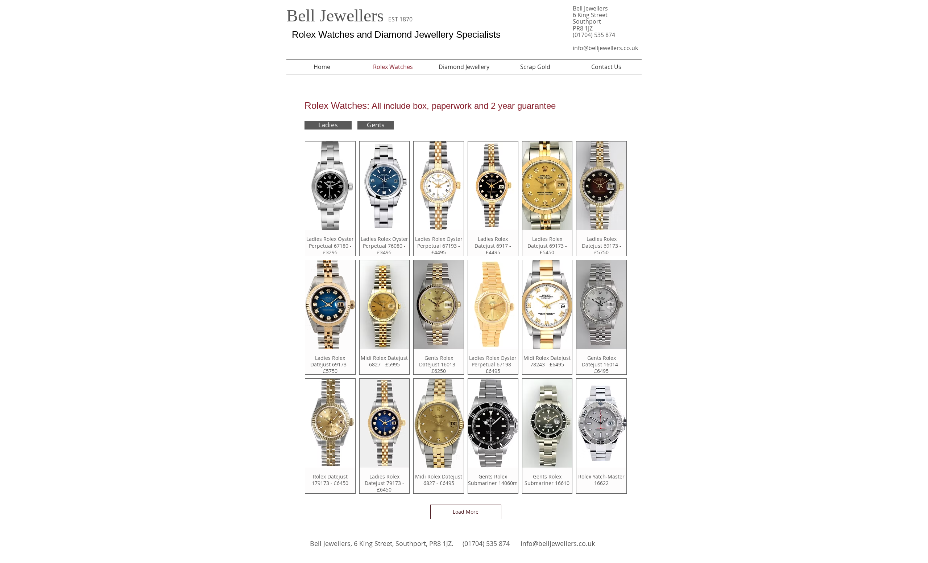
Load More (465, 511)
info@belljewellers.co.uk (605, 48)
